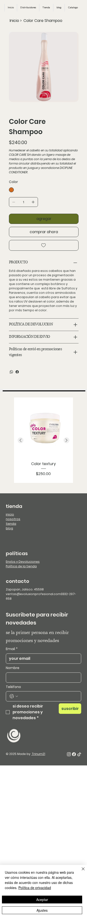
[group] (43, 440)
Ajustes (42, 910)
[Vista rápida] (43, 427)
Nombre (12, 668)
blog (9, 528)
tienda (11, 524)
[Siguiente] (66, 440)
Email (12, 649)
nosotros (13, 519)
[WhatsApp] (11, 371)
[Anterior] (20, 440)
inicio (10, 514)
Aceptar (42, 899)
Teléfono (13, 687)
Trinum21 (38, 754)
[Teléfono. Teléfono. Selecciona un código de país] (14, 696)
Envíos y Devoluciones (23, 562)
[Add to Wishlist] (44, 245)
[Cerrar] (80, 872)
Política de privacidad (34, 887)
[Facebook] (17, 371)
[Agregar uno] (33, 202)
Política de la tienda (21, 566)
